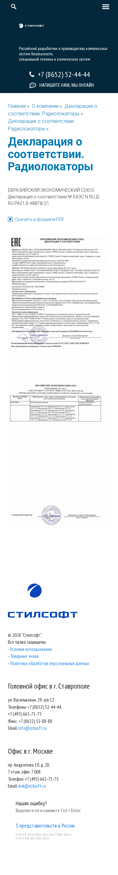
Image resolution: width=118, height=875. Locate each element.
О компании (45, 106)
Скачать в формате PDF (40, 219)
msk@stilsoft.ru (32, 786)
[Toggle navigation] (104, 7)
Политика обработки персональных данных (49, 663)
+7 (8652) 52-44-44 (64, 74)
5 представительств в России (45, 825)
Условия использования (31, 649)
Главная (17, 106)
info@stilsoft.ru (32, 728)
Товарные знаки (24, 656)
